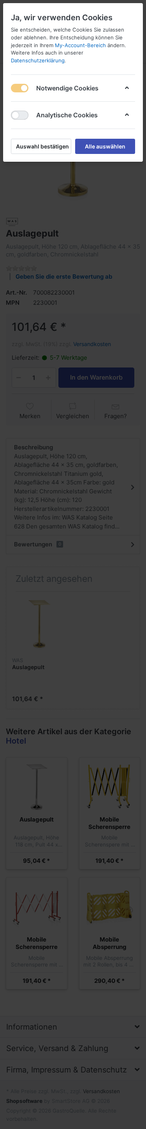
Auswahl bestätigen (42, 146)
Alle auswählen (105, 146)
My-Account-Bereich (80, 45)
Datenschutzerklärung (38, 60)
